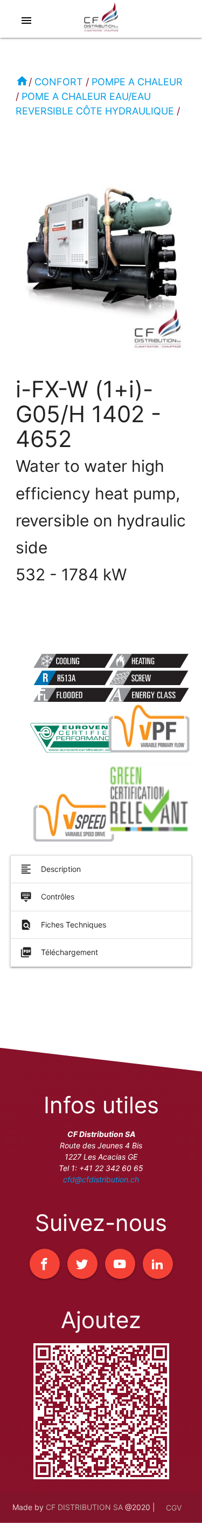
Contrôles (47, 897)
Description (50, 869)
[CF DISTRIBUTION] (101, 22)
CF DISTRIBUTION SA (84, 1506)
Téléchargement (59, 952)
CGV (174, 1507)
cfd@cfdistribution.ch (101, 1179)
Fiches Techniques (63, 925)
